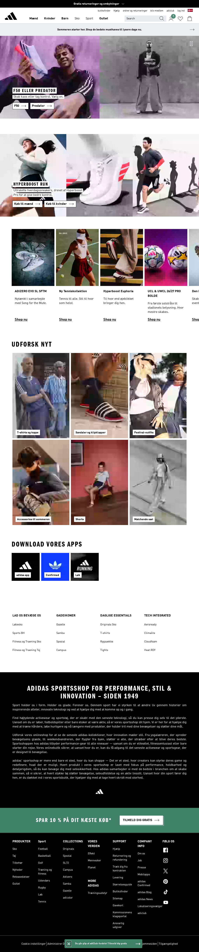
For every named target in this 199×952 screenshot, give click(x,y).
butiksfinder (104, 11)
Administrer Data (57, 944)
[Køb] (11, 16)
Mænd (33, 18)
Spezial (60, 641)
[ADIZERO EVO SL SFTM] (33, 277)
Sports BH (18, 633)
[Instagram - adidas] (174, 861)
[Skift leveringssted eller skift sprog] (190, 11)
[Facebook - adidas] (174, 850)
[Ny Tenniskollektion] (77, 277)
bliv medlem (156, 11)
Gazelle (60, 624)
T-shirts (105, 633)
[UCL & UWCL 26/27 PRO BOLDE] (166, 277)
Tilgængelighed (168, 944)
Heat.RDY (149, 650)
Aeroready (150, 624)
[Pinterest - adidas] (174, 882)
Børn (64, 18)
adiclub (170, 11)
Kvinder (49, 18)
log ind (181, 11)
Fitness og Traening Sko (26, 641)
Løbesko (17, 624)
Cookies (74, 944)
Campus (61, 650)
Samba (60, 633)
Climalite (149, 633)
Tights (104, 650)
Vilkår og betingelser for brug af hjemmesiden (129, 944)
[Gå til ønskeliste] (180, 18)
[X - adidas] (174, 871)
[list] (99, 277)
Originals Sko (108, 624)
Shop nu (21, 319)
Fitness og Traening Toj (26, 650)
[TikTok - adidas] (174, 892)
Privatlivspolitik (90, 944)
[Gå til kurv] (189, 18)
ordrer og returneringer (135, 11)
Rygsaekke (106, 641)
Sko (77, 18)
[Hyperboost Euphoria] (121, 277)
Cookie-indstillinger (33, 944)
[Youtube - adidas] (174, 903)
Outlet (103, 18)
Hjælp (116, 11)
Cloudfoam (150, 641)
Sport (89, 18)
